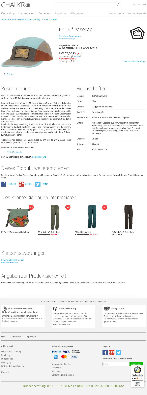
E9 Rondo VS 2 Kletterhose (123, 233)
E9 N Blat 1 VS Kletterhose (49, 233)
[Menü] (142, 366)
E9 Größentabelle (14, 152)
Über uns (5, 372)
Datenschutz (15, 336)
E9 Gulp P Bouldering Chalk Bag (15, 233)
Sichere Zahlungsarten (63, 346)
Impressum (31, 336)
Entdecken (45, 13)
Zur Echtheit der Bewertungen (67, 39)
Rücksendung (7, 359)
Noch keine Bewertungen (70, 36)
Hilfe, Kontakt (78, 13)
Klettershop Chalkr (15, 5)
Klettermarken (26, 13)
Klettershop (8, 13)
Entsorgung (6, 362)
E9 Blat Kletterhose (86, 233)
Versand (77, 56)
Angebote (60, 13)
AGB (3, 336)
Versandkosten (99, 301)
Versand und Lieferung (11, 351)
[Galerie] (27, 77)
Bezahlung (5, 355)
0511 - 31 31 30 (57, 386)
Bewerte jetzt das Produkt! (12, 260)
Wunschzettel (116, 13)
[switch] (137, 384)
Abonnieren (136, 364)
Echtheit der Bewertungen (12, 366)
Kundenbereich (137, 13)
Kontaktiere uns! (39, 157)
